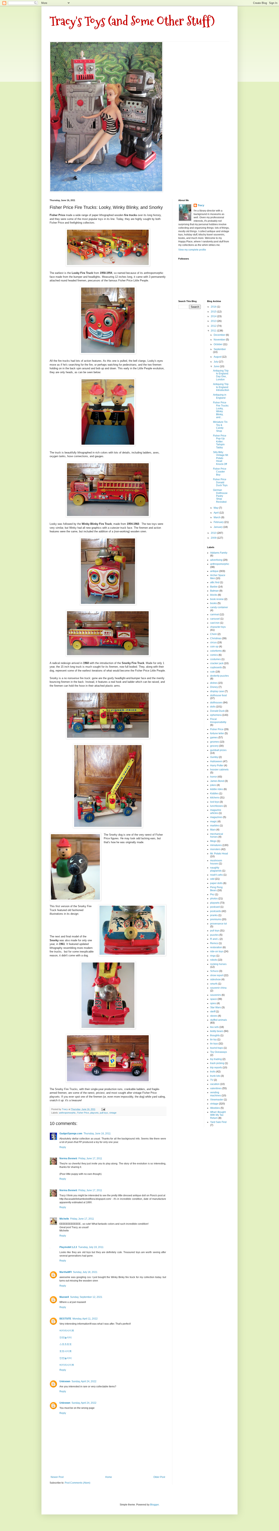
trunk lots (215, 1075)
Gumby (214, 757)
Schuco (214, 971)
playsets (94, 1112)
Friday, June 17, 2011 (90, 1158)
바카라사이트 (66, 1330)
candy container (219, 607)
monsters (215, 849)
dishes (214, 683)
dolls (212, 706)
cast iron (215, 622)
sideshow (215, 979)
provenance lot (218, 923)
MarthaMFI (65, 1272)
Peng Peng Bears (216, 889)
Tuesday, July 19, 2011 (91, 1247)
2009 (214, 537)
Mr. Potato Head (219, 853)
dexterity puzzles (219, 675)
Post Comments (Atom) (77, 1482)
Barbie (214, 586)
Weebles (215, 1108)
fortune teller (217, 733)
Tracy (201, 205)
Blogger (154, 1504)
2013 (214, 321)
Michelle (64, 1218)
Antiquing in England (219, 396)
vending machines (215, 1094)
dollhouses (216, 702)
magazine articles (215, 811)
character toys (218, 627)
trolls (212, 1071)
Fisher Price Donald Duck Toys (220, 482)
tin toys (214, 1043)
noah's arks (216, 874)
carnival (214, 614)
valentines (216, 1088)
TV (211, 1080)
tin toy (213, 1039)
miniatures (216, 845)
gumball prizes (218, 750)
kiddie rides (216, 789)
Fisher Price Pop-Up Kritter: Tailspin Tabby (219, 441)
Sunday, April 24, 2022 (83, 1381)
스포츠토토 (65, 1344)
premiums (215, 919)
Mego (213, 841)
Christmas (215, 638)
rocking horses (218, 964)
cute (212, 671)
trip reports (216, 1067)
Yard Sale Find (218, 1122)
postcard (215, 906)
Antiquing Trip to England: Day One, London (221, 375)
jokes (213, 785)
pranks (214, 915)
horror (213, 776)
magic (213, 821)
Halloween (216, 761)
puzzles (214, 934)
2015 (214, 311)
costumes (215, 659)
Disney (214, 687)
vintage (112, 1112)
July (216, 361)
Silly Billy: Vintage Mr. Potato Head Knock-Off (221, 458)
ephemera (216, 715)
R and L (214, 939)
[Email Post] (103, 1109)
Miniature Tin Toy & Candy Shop (220, 426)
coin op (214, 646)
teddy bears (216, 1031)
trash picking (217, 1063)
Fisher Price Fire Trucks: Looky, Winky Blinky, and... (221, 410)
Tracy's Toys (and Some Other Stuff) (132, 21)
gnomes (214, 741)
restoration (216, 947)
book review (217, 599)
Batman (214, 590)
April (216, 512)
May (216, 507)
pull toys (104, 1112)
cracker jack (216, 663)
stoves (213, 1015)
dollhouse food (218, 695)
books (213, 603)
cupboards (216, 667)
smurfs (214, 983)
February (219, 522)
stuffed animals (218, 1019)
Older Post (159, 1477)
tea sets (214, 1027)
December (220, 335)
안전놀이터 (65, 1337)
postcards (215, 911)
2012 (214, 326)
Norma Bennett (68, 1158)
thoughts (215, 1035)
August (218, 356)
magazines (216, 817)
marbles (214, 825)
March (217, 517)
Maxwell (64, 1297)
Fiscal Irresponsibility (218, 720)
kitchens (214, 797)
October (218, 344)
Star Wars (215, 1007)
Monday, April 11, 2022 (85, 1318)
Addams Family (218, 552)
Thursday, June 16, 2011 (97, 1133)
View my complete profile (192, 249)
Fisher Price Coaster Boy (219, 471)
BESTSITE (65, 1318)
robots (213, 959)
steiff (212, 1011)
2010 (214, 533)
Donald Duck (217, 711)
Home (108, 1477)
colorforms (216, 650)
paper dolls (216, 883)
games (214, 737)
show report (216, 975)
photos (214, 898)
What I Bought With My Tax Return (218, 1115)
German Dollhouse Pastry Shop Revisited (220, 496)
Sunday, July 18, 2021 (85, 1272)
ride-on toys (216, 951)
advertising (216, 559)
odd (212, 878)
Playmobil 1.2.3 (68, 1247)
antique (214, 571)
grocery (214, 745)
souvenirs (215, 995)
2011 (214, 330)
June (217, 366)
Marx (213, 829)
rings (213, 955)
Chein (213, 634)
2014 (214, 316)
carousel (215, 618)
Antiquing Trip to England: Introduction (221, 387)
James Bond (217, 781)
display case (217, 691)
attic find (214, 582)
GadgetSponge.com (70, 1133)
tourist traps (216, 1047)
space (213, 999)
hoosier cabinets (219, 769)
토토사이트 (65, 1351)
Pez (212, 894)
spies (213, 1003)
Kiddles (214, 793)
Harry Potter (216, 765)
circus (213, 642)
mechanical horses (216, 835)
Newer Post (57, 1477)
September (220, 349)
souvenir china (218, 987)
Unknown (64, 1381)
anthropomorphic (67, 1112)
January (218, 527)
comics (214, 655)
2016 (214, 306)
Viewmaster (216, 1099)
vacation (215, 1084)
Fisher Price (83, 1112)
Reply (62, 1147)
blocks (213, 594)
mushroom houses (216, 862)
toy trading (216, 1059)
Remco (214, 943)
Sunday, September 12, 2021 (86, 1297)
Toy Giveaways (218, 1052)
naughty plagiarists (216, 869)
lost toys (214, 801)
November (220, 339)
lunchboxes (216, 806)
